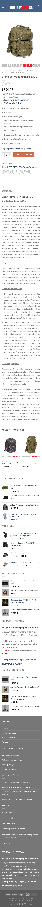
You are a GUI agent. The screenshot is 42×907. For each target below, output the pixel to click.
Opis (3, 186)
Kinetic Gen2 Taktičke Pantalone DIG (17, 799)
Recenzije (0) (7, 191)
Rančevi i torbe (25, 70)
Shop (14, 70)
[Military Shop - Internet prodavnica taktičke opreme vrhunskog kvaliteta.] (21, 7)
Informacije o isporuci (10, 755)
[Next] (40, 453)
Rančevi (5, 73)
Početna (5, 70)
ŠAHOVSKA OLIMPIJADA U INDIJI (16, 787)
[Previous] (1, 453)
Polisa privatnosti (9, 769)
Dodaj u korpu (24, 155)
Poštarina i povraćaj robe (12, 760)
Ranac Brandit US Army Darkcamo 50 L (10, 463)
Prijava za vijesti (8, 737)
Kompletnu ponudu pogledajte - (20, 627)
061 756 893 (7, 843)
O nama (5, 728)
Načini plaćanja (8, 764)
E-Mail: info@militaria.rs (11, 818)
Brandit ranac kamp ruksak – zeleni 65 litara (30, 463)
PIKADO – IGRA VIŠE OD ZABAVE (16, 783)
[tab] (21, 186)
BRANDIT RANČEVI (18, 73)
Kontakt (5, 742)
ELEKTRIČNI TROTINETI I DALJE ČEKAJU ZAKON (19, 793)
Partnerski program (10, 733)
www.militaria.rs (9, 823)
